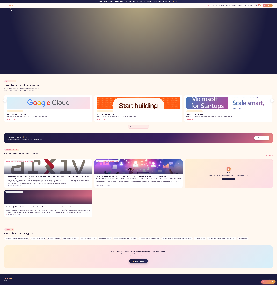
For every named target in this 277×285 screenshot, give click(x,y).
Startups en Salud (243, 238)
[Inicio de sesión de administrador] (2, 283)
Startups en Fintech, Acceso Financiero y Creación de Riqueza (177, 238)
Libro (245, 5)
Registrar (175, 1)
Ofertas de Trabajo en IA (54, 238)
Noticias (250, 5)
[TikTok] (272, 279)
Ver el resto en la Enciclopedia (137, 127)
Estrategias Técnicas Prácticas (88, 238)
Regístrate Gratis (261, 138)
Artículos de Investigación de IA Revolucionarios (17, 238)
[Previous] (4, 100)
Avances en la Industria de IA (38, 238)
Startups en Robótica (200, 238)
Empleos (234, 5)
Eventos (240, 5)
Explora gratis (138, 52)
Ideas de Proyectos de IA (105, 238)
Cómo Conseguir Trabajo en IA (70, 238)
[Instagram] (264, 279)
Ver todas (268, 155)
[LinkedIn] (269, 279)
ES (259, 5)
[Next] (272, 100)
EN (256, 5)
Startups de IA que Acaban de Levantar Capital (125, 238)
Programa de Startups (224, 5)
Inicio (209, 5)
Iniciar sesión (267, 5)
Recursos (215, 5)
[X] (267, 279)
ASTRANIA (9, 5)
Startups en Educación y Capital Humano (149, 238)
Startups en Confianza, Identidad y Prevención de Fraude (222, 238)
